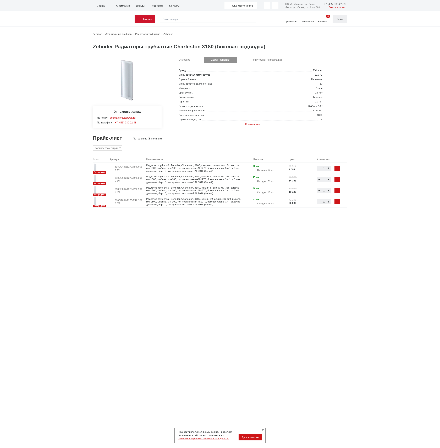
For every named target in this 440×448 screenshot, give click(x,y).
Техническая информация (266, 59)
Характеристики (220, 59)
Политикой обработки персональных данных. (203, 438)
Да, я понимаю (250, 437)
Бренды (140, 5)
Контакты (174, 5)
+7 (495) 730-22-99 (125, 122)
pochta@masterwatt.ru (122, 117)
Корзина (323, 19)
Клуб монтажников (242, 5)
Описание (184, 59)
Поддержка (157, 5)
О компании (123, 5)
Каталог (147, 19)
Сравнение (291, 21)
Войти (340, 19)
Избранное (307, 21)
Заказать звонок (337, 7)
